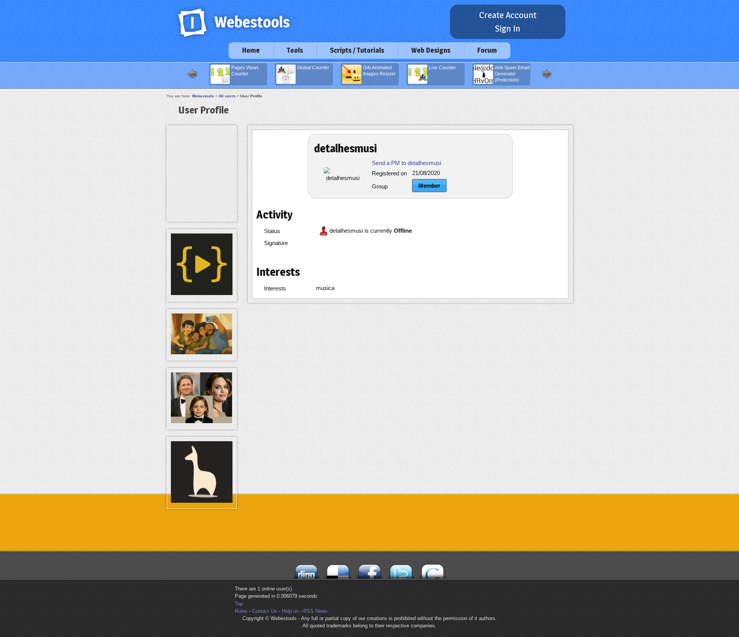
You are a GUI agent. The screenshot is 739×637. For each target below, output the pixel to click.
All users (227, 96)
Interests (275, 288)
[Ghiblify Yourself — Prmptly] (201, 352)
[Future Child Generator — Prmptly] (201, 421)
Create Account (508, 15)
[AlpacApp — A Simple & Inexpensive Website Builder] (201, 501)
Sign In (507, 28)
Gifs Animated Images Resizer (379, 70)
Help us (290, 611)
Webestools (203, 96)
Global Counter (313, 67)
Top (239, 604)
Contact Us (264, 611)
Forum (487, 50)
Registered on (389, 173)
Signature (276, 243)
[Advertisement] (201, 147)
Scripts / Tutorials (357, 50)
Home (251, 50)
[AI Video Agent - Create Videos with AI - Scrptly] (201, 293)
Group (380, 186)
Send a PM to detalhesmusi (406, 163)
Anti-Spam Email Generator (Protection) (512, 73)
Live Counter (442, 67)
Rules (241, 611)
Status (272, 231)
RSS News (315, 611)
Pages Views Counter (245, 70)
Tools (295, 50)
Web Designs (430, 50)
